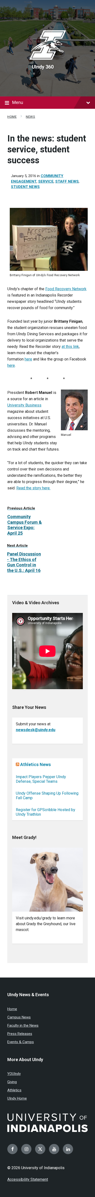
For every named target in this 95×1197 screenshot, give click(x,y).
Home (12, 116)
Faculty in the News (22, 1025)
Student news (25, 187)
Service (46, 181)
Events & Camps (20, 1042)
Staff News (67, 181)
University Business (24, 405)
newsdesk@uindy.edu (35, 730)
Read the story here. (33, 488)
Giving (12, 1082)
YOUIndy (14, 1074)
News (30, 116)
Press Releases (19, 1034)
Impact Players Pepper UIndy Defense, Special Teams (41, 779)
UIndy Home (17, 1098)
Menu (17, 102)
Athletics (14, 1090)
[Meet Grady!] (47, 880)
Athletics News (35, 764)
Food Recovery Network (65, 289)
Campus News (19, 1017)
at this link (70, 346)
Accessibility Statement (27, 1179)
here (28, 359)
